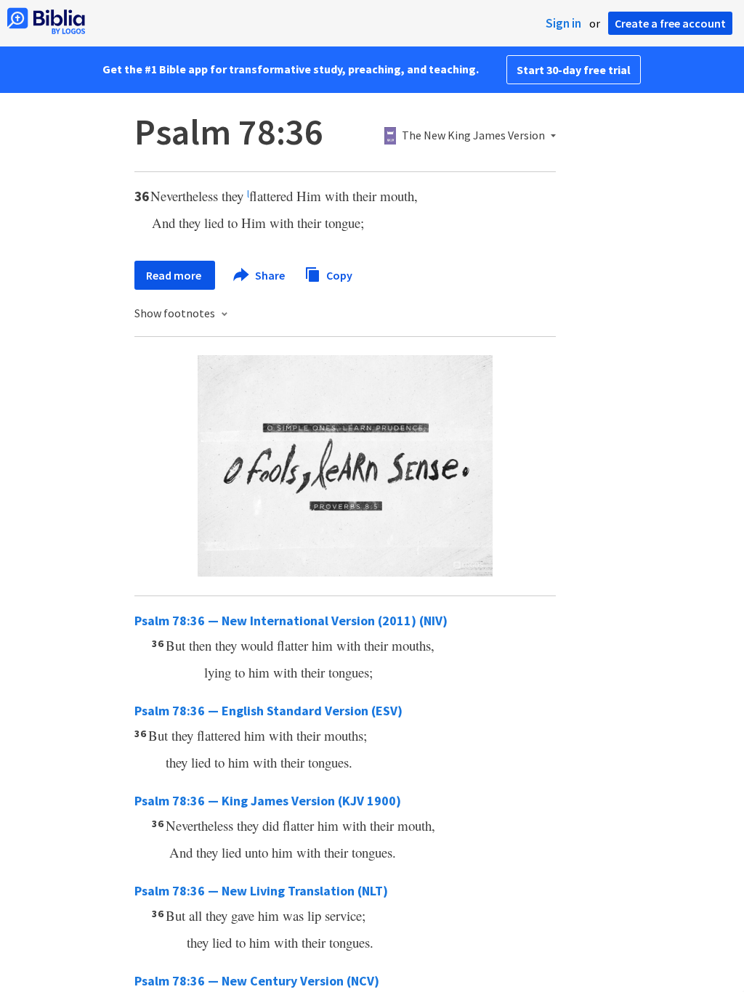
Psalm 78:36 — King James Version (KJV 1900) (267, 800)
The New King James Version (473, 135)
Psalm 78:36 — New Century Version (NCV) (256, 980)
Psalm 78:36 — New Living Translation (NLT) (261, 890)
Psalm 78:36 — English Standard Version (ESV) (268, 710)
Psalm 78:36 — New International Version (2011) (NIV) (291, 620)
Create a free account (670, 23)
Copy (338, 274)
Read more (174, 275)
